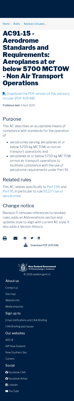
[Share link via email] (15, 238)
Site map (10, 293)
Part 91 (8, 191)
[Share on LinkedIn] (39, 238)
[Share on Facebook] (25, 238)
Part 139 (53, 187)
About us (12, 281)
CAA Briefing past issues (19, 326)
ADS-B (9, 339)
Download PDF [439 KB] (44, 245)
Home (6, 23)
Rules (16, 23)
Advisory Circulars (34, 23)
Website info (12, 300)
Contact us (11, 287)
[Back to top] (64, 391)
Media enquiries (14, 306)
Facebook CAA (17, 372)
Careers (10, 358)
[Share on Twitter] (32, 238)
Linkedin (13, 384)
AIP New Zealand (15, 346)
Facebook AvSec (18, 378)
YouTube (13, 391)
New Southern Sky (16, 352)
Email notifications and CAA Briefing (26, 320)
